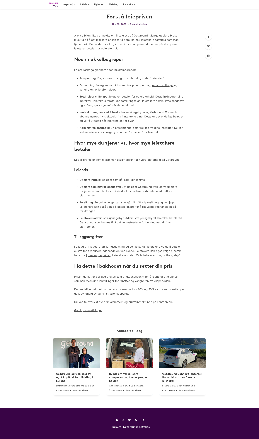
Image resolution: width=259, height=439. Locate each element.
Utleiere (84, 4)
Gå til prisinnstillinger (88, 310)
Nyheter (99, 4)
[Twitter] (208, 46)
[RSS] (136, 420)
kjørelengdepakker (98, 255)
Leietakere (129, 4)
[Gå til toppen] (208, 36)
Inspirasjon (69, 4)
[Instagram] (123, 420)
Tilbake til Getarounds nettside (129, 426)
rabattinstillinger (162, 85)
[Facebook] (208, 55)
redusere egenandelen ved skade (112, 251)
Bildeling (113, 4)
